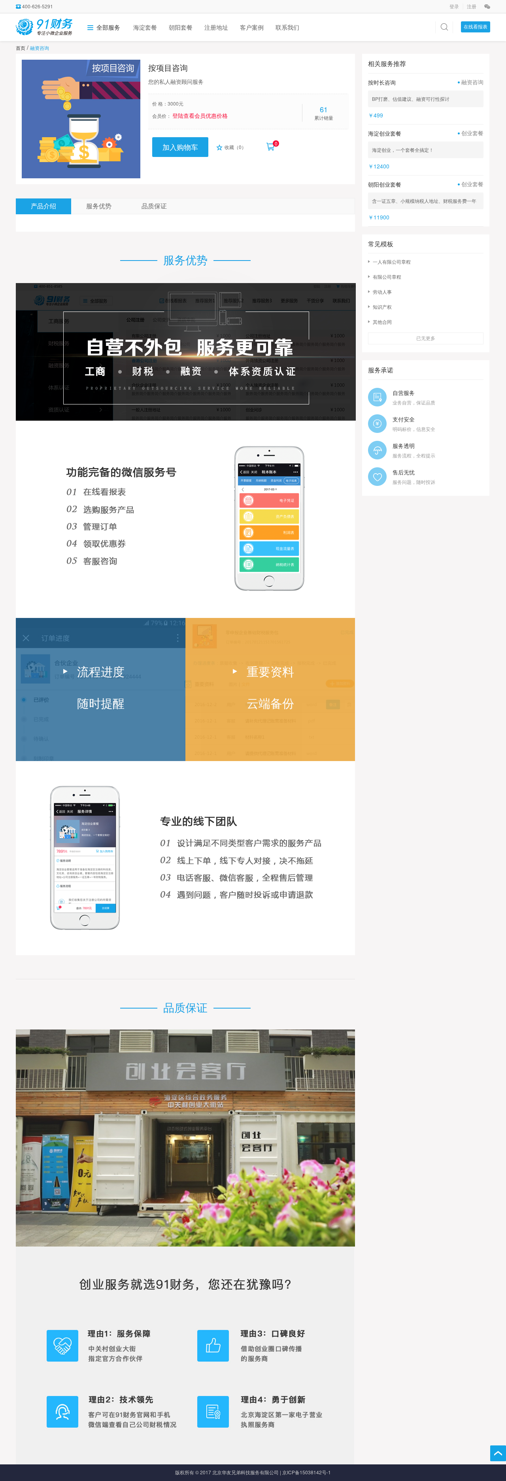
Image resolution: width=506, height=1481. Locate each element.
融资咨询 (39, 47)
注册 (471, 6)
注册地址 (216, 27)
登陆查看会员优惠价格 (200, 115)
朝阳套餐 (181, 27)
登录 (454, 6)
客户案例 (252, 27)
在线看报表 (475, 26)
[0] (270, 143)
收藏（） (234, 147)
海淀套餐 (145, 27)
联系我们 (287, 27)
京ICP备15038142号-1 (306, 1472)
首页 (20, 47)
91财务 (44, 26)
